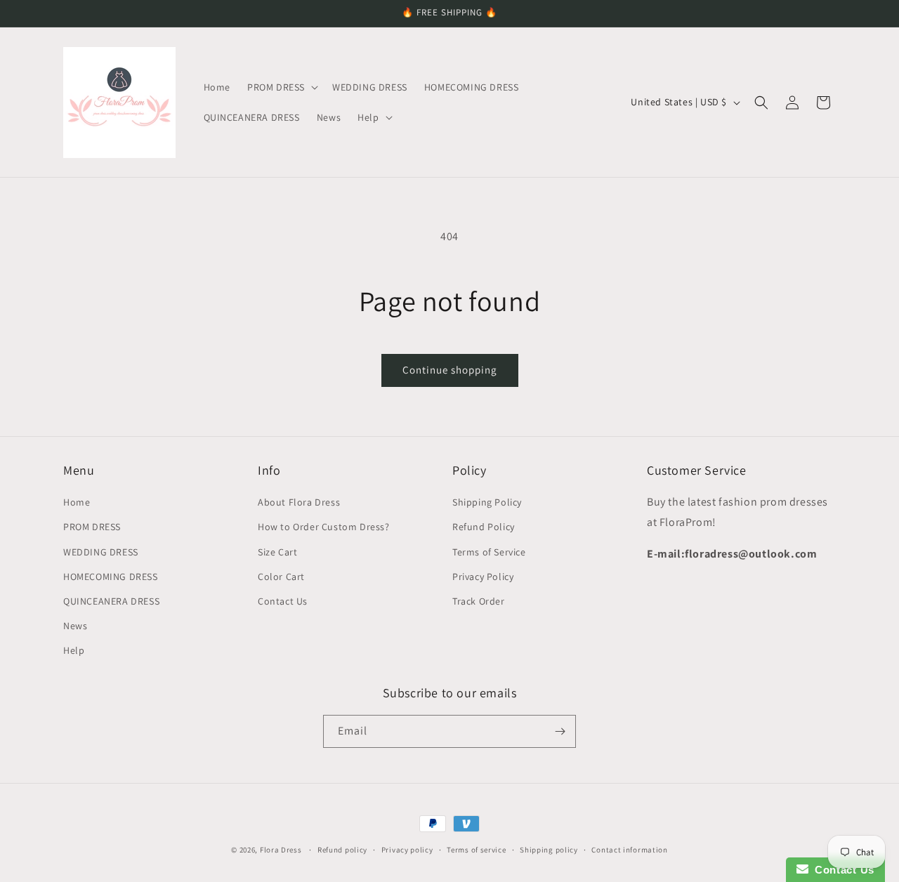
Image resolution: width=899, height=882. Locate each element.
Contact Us (283, 601)
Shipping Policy (487, 502)
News (75, 625)
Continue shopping (449, 369)
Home (76, 502)
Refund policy (342, 850)
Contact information (629, 850)
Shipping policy (549, 850)
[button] (281, 87)
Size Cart (277, 552)
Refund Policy (483, 526)
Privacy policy (407, 850)
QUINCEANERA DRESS (111, 601)
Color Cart (281, 576)
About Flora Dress (299, 502)
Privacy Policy (482, 576)
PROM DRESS (92, 526)
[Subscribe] (559, 731)
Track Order (478, 601)
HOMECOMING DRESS (110, 576)
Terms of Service (489, 552)
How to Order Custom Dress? (324, 526)
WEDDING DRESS (100, 552)
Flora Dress (281, 850)
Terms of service (476, 850)
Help (73, 650)
